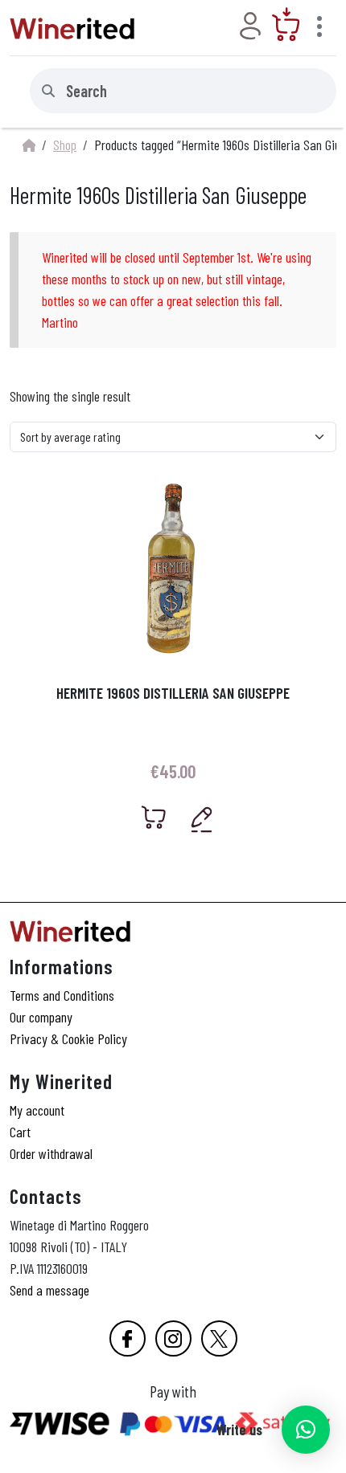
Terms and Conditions (62, 995)
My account (37, 1110)
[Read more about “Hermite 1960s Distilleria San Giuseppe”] (154, 817)
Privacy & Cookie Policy (68, 1038)
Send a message (49, 1290)
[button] (306, 1430)
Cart (20, 1131)
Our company (41, 1017)
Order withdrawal (51, 1153)
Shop (64, 144)
